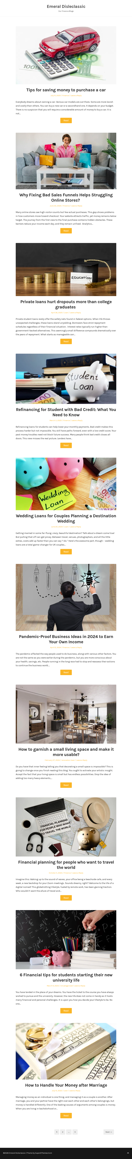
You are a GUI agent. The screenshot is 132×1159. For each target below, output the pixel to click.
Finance (65, 95)
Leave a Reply (76, 95)
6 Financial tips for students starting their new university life (66, 977)
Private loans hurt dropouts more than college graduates (66, 304)
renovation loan (68, 760)
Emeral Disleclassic (66, 6)
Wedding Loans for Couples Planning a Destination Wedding (66, 518)
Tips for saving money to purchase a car (66, 90)
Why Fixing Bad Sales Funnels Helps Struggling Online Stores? (66, 197)
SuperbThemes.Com (43, 1153)
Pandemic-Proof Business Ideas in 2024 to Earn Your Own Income (66, 639)
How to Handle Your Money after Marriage (66, 1085)
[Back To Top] (128, 1153)
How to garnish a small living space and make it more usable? (66, 752)
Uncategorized (66, 986)
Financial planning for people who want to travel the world (66, 865)
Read (66, 120)
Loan (66, 313)
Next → (109, 1132)
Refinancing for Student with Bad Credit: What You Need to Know (66, 412)
